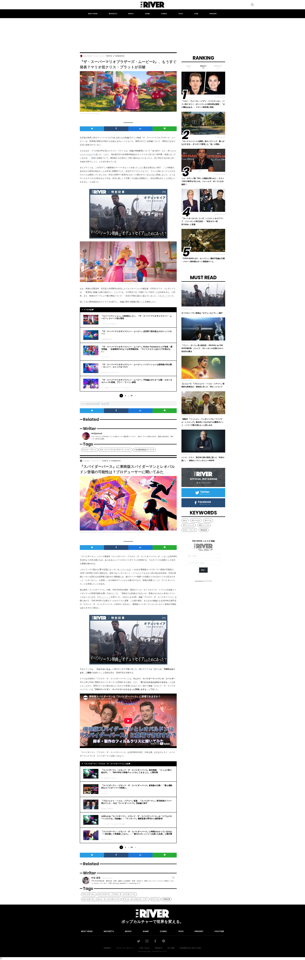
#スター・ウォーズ (189, 530)
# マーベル (155, 899)
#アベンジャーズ (188, 525)
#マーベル (208, 520)
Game (147, 14)
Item (196, 14)
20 (132, 847)
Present (213, 14)
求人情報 (171, 948)
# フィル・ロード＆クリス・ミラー (135, 899)
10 (132, 395)
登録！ (203, 570)
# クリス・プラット (89, 450)
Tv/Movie (119, 56)
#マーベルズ (196, 520)
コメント (105, 597)
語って (165, 296)
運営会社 (158, 948)
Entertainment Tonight (92, 403)
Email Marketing (199, 581)
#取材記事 (203, 530)
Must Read (93, 14)
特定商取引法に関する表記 (190, 948)
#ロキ (185, 520)
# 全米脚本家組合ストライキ (144, 450)
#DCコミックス (204, 525)
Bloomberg (104, 403)
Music (131, 14)
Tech (180, 14)
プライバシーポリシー (125, 948)
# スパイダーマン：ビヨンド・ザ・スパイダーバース (101, 899)
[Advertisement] (152, 33)
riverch (164, 951)
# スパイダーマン (89, 894)
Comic (164, 14)
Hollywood (87, 56)
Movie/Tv (113, 14)
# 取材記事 (166, 899)
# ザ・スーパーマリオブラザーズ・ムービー (115, 450)
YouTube (219, 931)
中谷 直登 (86, 461)
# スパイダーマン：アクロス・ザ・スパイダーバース (116, 894)
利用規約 (107, 948)
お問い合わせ (144, 948)
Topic (109, 56)
